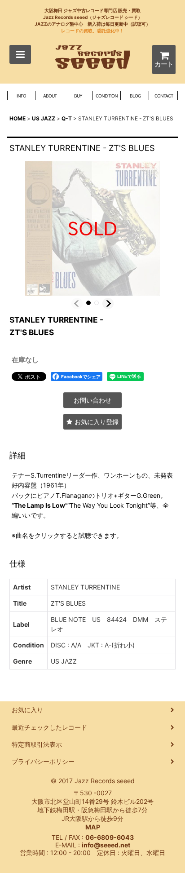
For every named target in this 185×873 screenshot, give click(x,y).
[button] (20, 54)
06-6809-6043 (109, 837)
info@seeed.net (106, 845)
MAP (92, 827)
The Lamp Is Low (39, 505)
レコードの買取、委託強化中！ (92, 30)
